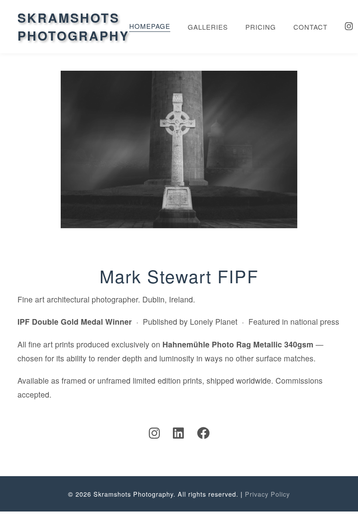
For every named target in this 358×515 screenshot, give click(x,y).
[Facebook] (203, 432)
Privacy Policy (267, 493)
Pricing (260, 26)
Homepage (149, 26)
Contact (310, 26)
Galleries (208, 26)
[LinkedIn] (178, 432)
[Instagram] (349, 26)
